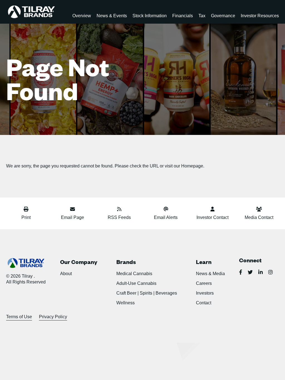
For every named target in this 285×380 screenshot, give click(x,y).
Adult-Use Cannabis (136, 283)
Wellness (125, 302)
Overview (81, 15)
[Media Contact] (259, 210)
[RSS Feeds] (119, 210)
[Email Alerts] (166, 210)
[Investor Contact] (212, 210)
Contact (203, 302)
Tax (201, 15)
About (66, 273)
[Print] (26, 210)
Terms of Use (19, 316)
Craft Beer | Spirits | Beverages (146, 293)
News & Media (210, 273)
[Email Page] (72, 210)
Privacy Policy (53, 316)
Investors (205, 293)
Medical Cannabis (134, 273)
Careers (204, 283)
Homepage (192, 166)
